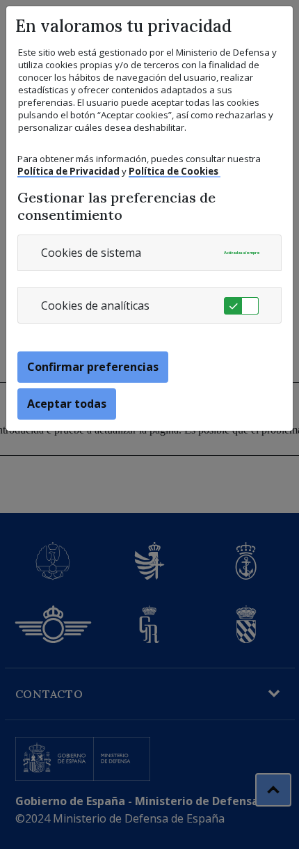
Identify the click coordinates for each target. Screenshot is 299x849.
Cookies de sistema (91, 252)
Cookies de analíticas (95, 305)
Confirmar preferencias (93, 366)
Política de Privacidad (68, 171)
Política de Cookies (174, 171)
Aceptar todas (66, 403)
